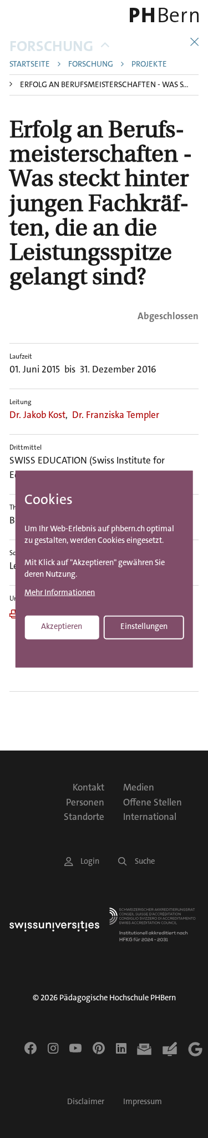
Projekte (149, 65)
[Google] (195, 1049)
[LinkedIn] (121, 1048)
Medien (138, 787)
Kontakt (88, 787)
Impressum (142, 1101)
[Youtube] (75, 1048)
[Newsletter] (144, 1049)
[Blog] (170, 1049)
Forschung (51, 46)
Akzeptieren (61, 626)
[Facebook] (30, 1048)
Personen (85, 802)
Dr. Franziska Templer (115, 415)
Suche (145, 861)
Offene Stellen (152, 802)
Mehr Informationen (59, 593)
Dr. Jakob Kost (37, 415)
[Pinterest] (99, 1048)
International (149, 816)
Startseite (29, 65)
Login (89, 861)
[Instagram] (53, 1048)
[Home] (162, 15)
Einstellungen (144, 626)
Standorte (84, 816)
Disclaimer (85, 1101)
